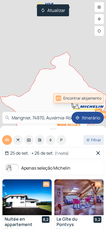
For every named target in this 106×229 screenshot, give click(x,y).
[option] (7, 140)
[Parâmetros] (99, 19)
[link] (92, 98)
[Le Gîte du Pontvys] (79, 197)
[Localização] (99, 31)
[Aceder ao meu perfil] (99, 7)
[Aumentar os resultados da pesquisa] (53, 129)
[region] (27, 197)
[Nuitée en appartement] (27, 197)
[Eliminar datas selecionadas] (99, 153)
